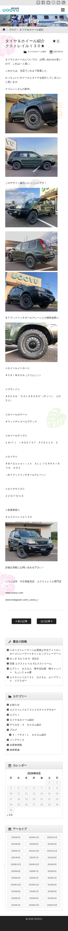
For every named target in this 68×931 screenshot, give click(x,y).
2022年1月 (15, 851)
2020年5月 (52, 871)
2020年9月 (52, 864)
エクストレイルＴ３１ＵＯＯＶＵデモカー (33, 709)
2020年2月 (34, 878)
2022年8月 (15, 844)
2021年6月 (52, 857)
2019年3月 (34, 898)
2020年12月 (16, 864)
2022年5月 (34, 844)
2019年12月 (16, 885)
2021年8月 (15, 857)
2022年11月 (52, 837)
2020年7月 (34, 871)
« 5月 (10, 814)
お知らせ (15, 704)
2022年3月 (52, 844)
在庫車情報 (16, 745)
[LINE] (38, 2)
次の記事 (46, 621)
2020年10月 (34, 864)
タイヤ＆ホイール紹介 (31, 29)
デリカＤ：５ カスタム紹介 (25, 724)
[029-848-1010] (63, 2)
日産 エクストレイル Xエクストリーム (31, 663)
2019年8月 (15, 891)
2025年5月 (15, 837)
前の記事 (22, 621)
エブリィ (15, 714)
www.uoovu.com (14, 592)
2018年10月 (52, 905)
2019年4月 (15, 898)
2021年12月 (34, 851)
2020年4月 (15, 878)
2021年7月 (34, 857)
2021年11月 (52, 851)
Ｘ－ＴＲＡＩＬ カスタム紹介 (29, 734)
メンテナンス (17, 739)
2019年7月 (34, 891)
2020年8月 (15, 871)
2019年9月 (52, 885)
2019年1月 (15, 905)
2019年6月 (52, 891)
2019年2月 (52, 898)
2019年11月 (34, 885)
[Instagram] (53, 2)
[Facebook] (43, 2)
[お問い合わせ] (58, 2)
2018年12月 (34, 905)
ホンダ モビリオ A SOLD (24, 658)
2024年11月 (34, 837)
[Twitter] (48, 2)
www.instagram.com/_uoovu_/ (21, 599)
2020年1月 (52, 878)
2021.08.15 (58, 52)
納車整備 (15, 749)
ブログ (12, 29)
